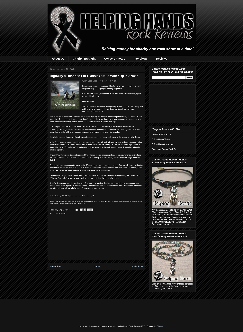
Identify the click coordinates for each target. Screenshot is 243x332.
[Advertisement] (96, 240)
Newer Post (55, 266)
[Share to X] (88, 210)
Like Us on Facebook (161, 134)
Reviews (161, 58)
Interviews (141, 58)
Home (97, 266)
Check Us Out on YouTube (164, 149)
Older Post (137, 266)
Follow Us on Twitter (161, 139)
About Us (58, 58)
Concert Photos (114, 58)
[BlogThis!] (85, 210)
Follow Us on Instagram (163, 144)
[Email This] (81, 210)
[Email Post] (77, 210)
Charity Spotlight (84, 58)
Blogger (160, 326)
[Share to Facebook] (91, 210)
